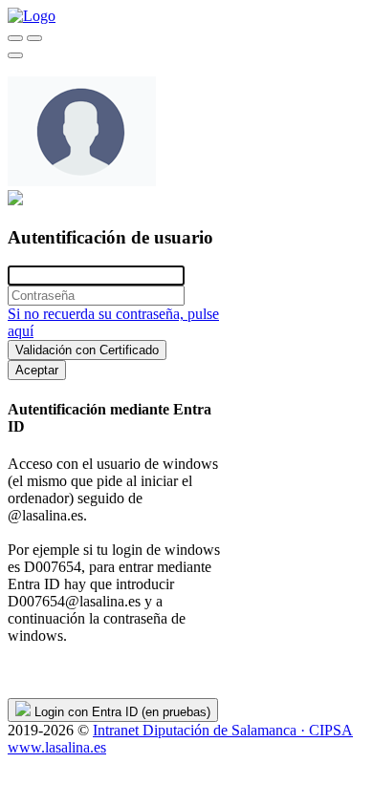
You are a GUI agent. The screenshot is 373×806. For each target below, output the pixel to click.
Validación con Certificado (87, 350)
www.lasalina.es (57, 747)
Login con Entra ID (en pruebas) (120, 712)
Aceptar (36, 370)
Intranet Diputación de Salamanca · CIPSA (223, 730)
